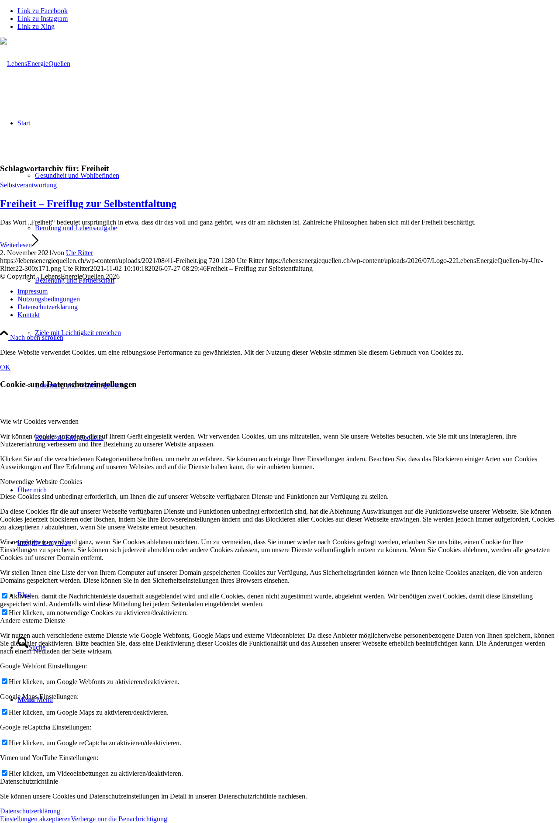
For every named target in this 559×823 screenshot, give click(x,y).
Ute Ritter (79, 252)
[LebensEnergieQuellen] (35, 63)
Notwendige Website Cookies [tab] (41, 481)
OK (5, 367)
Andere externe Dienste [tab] (32, 620)
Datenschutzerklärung (30, 811)
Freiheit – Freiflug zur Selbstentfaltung (88, 203)
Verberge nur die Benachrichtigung (119, 819)
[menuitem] (297, 333)
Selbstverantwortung (28, 185)
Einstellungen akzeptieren (35, 819)
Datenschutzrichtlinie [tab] (29, 781)
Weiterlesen (16, 245)
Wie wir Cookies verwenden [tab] (39, 421)
